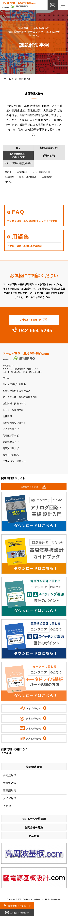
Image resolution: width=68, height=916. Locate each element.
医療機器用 (47, 177)
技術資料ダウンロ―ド (31, 487)
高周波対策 (9, 775)
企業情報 (34, 836)
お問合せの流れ (11, 455)
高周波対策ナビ (11, 448)
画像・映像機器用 (27, 177)
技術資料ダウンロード (14, 423)
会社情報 (7, 416)
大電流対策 (9, 783)
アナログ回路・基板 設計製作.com (26, 353)
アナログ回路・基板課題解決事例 (20, 397)
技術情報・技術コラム (14, 403)
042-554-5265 (35, 330)
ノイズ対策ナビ (11, 429)
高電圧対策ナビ (11, 435)
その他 (8, 181)
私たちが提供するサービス (16, 390)
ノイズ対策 (9, 798)
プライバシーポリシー (14, 461)
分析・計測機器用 (41, 172)
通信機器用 (22, 172)
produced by (19, 5)
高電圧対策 (9, 790)
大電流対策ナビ (11, 442)
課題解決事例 (34, 766)
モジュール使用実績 (13, 410)
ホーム (7, 79)
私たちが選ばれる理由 (14, 384)
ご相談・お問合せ (30, 319)
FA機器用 (9, 177)
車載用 (8, 172)
